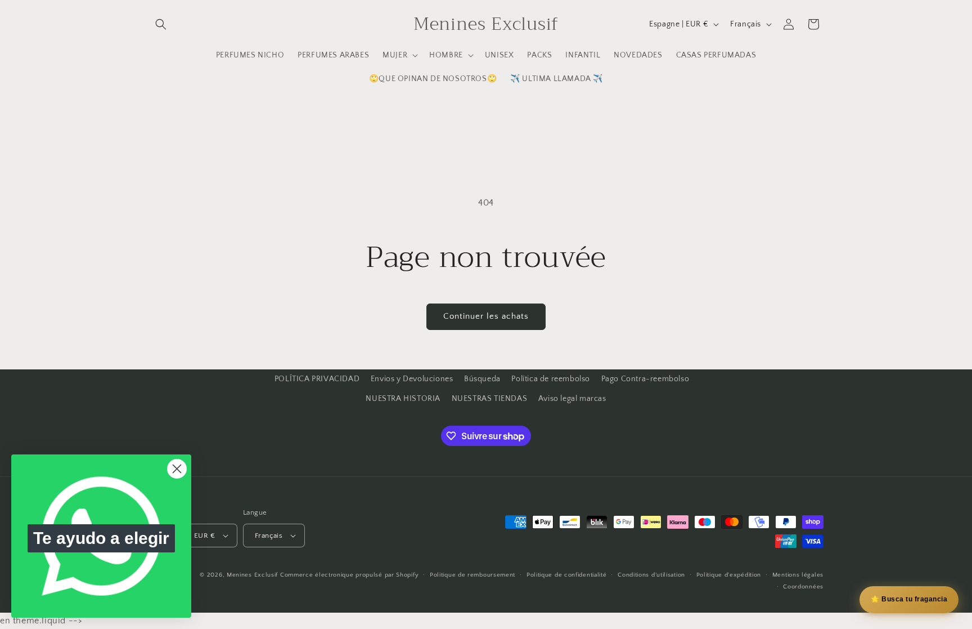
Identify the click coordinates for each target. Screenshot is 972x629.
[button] (160, 24)
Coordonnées (803, 586)
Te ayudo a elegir (101, 538)
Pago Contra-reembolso (645, 378)
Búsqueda (482, 378)
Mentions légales (798, 575)
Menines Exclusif (252, 575)
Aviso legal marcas (572, 398)
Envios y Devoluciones (412, 378)
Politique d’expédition (728, 575)
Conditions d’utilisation (651, 575)
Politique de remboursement (472, 575)
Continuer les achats (486, 316)
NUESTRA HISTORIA (403, 398)
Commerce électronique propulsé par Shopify (349, 575)
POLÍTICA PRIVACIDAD (316, 378)
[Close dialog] (177, 469)
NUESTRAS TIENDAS (490, 398)
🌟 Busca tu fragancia (909, 599)
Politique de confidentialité (566, 575)
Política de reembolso (550, 378)
